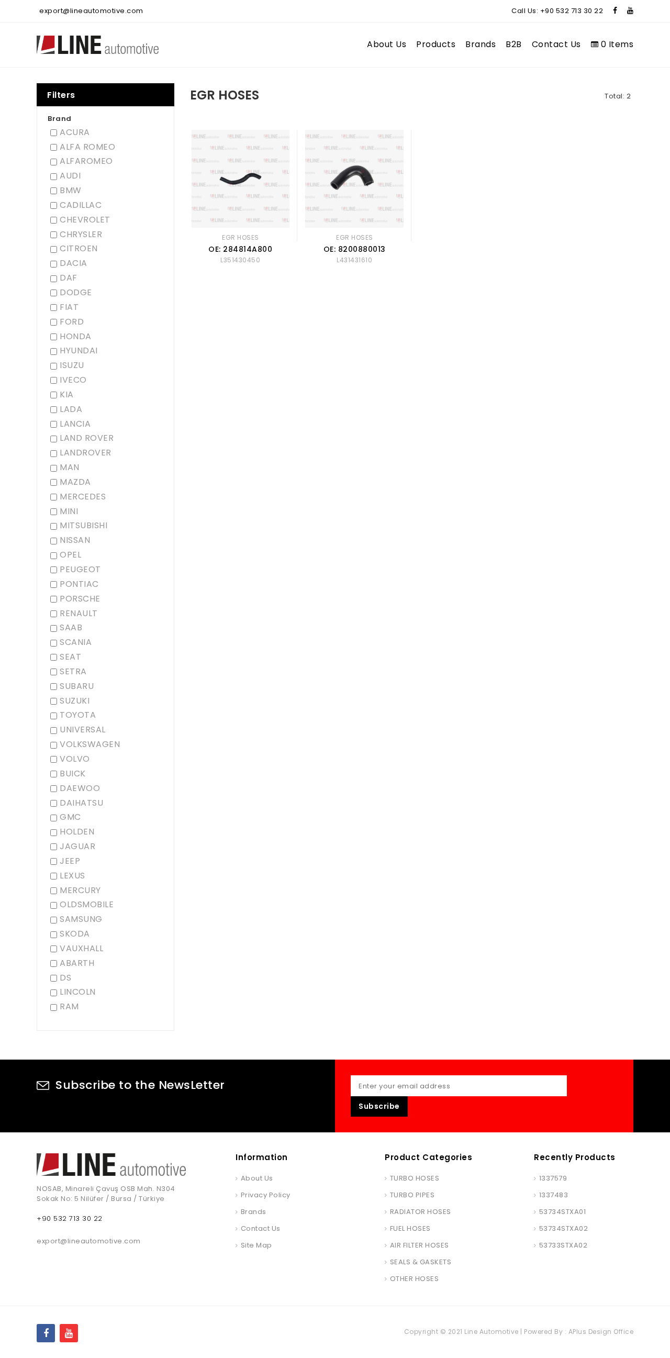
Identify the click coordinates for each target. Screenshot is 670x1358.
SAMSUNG (81, 919)
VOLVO (75, 759)
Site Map (256, 1245)
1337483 (553, 1195)
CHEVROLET (85, 220)
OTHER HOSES (414, 1279)
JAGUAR (77, 846)
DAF (68, 278)
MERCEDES (83, 497)
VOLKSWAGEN (90, 744)
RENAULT (79, 613)
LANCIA (75, 424)
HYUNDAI (79, 351)
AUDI (70, 176)
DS (65, 978)
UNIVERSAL (83, 730)
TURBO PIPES (412, 1195)
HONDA (76, 336)
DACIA (73, 263)
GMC (70, 817)
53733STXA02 (563, 1245)
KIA (67, 394)
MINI (69, 511)
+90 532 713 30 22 (572, 11)
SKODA (75, 934)
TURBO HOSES (414, 1178)
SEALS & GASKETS (420, 1262)
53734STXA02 (563, 1228)
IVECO (73, 380)
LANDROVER (85, 453)
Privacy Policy (266, 1195)
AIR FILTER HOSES (419, 1245)
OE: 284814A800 (240, 249)
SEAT (70, 657)
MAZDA (75, 482)
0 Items (615, 44)
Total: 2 (618, 96)
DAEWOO (80, 788)
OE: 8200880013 (354, 249)
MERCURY (80, 890)
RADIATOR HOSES (420, 1212)
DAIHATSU (81, 803)
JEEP (70, 861)
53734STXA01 (562, 1212)
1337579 (553, 1178)
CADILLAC (81, 205)
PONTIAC (79, 584)
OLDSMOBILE (87, 904)
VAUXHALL (81, 948)
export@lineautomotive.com (91, 11)
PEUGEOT (80, 569)
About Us (386, 44)
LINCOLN (78, 992)
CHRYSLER (81, 234)
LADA (71, 409)
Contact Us (556, 44)
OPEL (70, 555)
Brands (480, 44)
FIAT (69, 307)
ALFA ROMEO (87, 147)
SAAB (71, 627)
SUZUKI (75, 701)
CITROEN (79, 248)
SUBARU (77, 686)
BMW (71, 190)
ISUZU (72, 365)
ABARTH (77, 963)
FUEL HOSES (410, 1228)
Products (435, 44)
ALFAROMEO (86, 161)
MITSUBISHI (83, 525)
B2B (514, 44)
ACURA (75, 132)
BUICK (73, 774)
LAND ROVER (87, 438)
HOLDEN (77, 832)
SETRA (73, 671)
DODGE (76, 292)
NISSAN (75, 540)
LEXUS (72, 876)
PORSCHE (80, 599)
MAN (70, 467)
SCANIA (76, 642)
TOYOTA (78, 715)
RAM (69, 1006)
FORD (72, 322)
